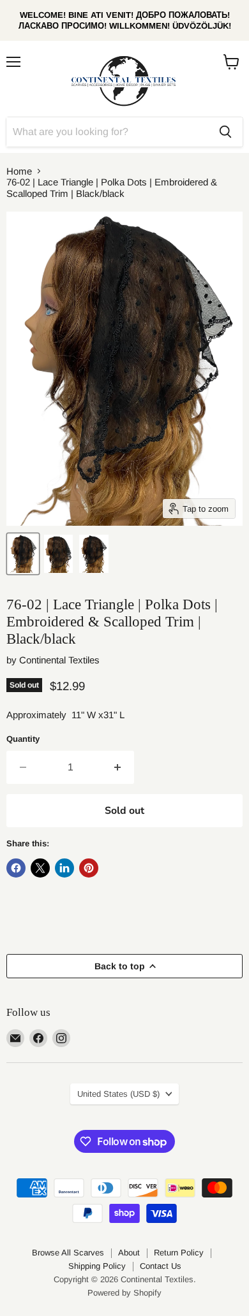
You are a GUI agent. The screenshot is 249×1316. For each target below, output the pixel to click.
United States (118, 1094)
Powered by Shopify (124, 1293)
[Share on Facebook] (16, 868)
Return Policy (179, 1252)
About (129, 1252)
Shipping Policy (97, 1266)
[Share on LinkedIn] (64, 868)
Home (19, 171)
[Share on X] (40, 868)
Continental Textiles (59, 659)
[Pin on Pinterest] (88, 868)
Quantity (23, 739)
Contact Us (160, 1266)
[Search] (225, 132)
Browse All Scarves (68, 1252)
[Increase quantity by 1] (118, 767)
